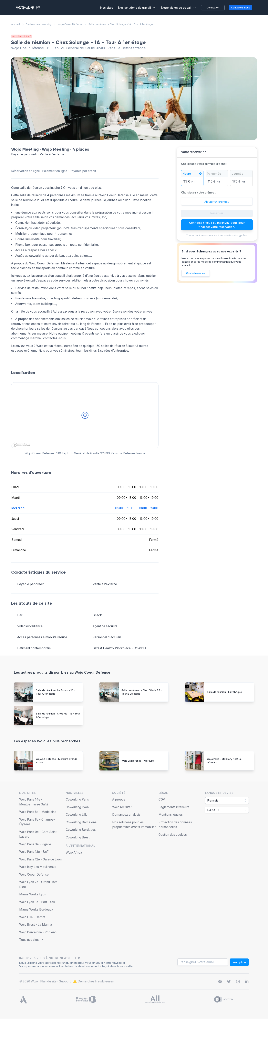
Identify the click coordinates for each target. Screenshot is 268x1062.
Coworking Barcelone (81, 822)
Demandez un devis (126, 814)
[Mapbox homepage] (21, 444)
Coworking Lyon (77, 807)
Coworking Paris (77, 799)
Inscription (239, 962)
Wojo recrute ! (122, 807)
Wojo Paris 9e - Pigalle (35, 844)
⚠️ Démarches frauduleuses (93, 981)
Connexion (213, 7)
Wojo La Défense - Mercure (137, 760)
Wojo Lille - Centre (32, 917)
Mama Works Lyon (32, 894)
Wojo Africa (74, 852)
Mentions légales (171, 814)
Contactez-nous (195, 273)
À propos (118, 799)
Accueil (15, 24)
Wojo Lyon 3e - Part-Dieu (37, 902)
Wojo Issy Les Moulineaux (37, 867)
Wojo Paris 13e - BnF (34, 852)
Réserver (216, 213)
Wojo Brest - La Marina (35, 924)
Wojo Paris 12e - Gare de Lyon (40, 859)
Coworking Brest (77, 837)
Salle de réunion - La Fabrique (224, 692)
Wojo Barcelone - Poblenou (38, 932)
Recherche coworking (39, 24)
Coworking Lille (77, 814)
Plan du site (48, 981)
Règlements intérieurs (174, 807)
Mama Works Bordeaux (36, 909)
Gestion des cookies (173, 834)
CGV (162, 799)
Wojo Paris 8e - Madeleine (37, 812)
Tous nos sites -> (31, 940)
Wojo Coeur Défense (70, 24)
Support (65, 981)
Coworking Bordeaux (81, 830)
